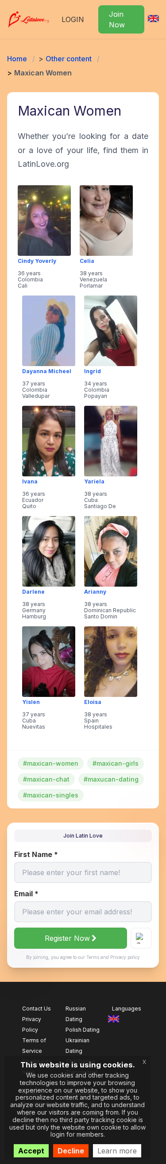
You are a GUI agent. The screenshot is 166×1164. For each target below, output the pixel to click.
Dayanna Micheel (46, 371)
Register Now (67, 938)
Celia (87, 261)
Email (26, 893)
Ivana (30, 482)
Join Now (117, 19)
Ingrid (92, 371)
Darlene (33, 592)
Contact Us (36, 1008)
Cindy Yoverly (37, 261)
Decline (71, 1150)
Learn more (117, 1150)
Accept (31, 1150)
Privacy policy (125, 957)
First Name (36, 854)
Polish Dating (83, 1029)
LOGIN (73, 19)
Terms (92, 957)
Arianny (95, 592)
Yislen (31, 702)
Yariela (94, 482)
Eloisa (92, 702)
